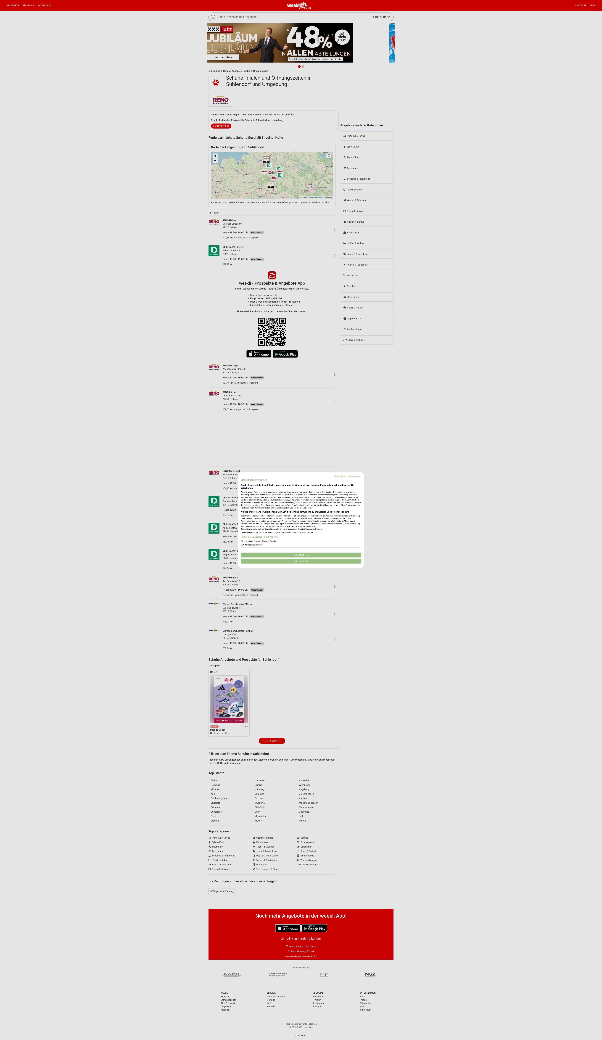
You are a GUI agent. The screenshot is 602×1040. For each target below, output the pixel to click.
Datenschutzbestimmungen (347, 476)
